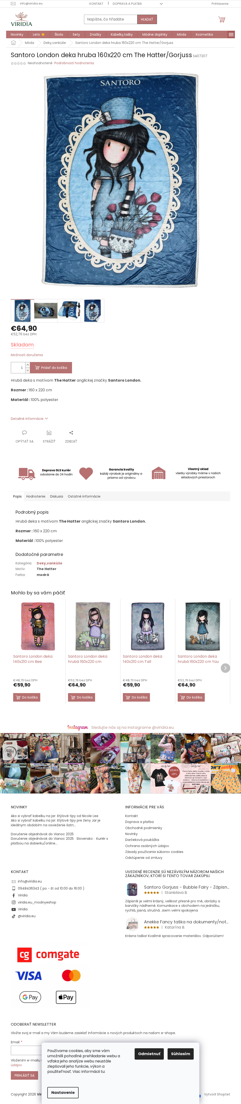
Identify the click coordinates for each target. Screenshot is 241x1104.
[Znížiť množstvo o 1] (27, 370)
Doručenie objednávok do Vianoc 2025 (42, 834)
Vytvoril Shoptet (217, 1094)
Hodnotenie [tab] (35, 496)
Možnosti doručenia (27, 355)
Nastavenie (63, 1092)
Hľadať (147, 19)
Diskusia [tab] (56, 496)
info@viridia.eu (30, 881)
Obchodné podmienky (143, 828)
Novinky (131, 833)
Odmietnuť (149, 1054)
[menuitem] (17, 34)
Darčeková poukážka (142, 839)
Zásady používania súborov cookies (154, 851)
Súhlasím (180, 1054)
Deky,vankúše (49, 563)
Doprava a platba (127, 3)
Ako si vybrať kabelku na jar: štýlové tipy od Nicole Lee (54, 816)
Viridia (23, 895)
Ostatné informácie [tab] (84, 496)
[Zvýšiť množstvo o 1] (27, 365)
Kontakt (96, 3)
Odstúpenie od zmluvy (143, 857)
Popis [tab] (17, 496)
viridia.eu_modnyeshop (37, 902)
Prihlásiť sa (24, 1075)
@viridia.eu (27, 916)
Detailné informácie (27, 418)
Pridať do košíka (54, 367)
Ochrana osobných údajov (147, 846)
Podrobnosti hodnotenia (74, 63)
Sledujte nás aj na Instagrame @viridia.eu (132, 727)
